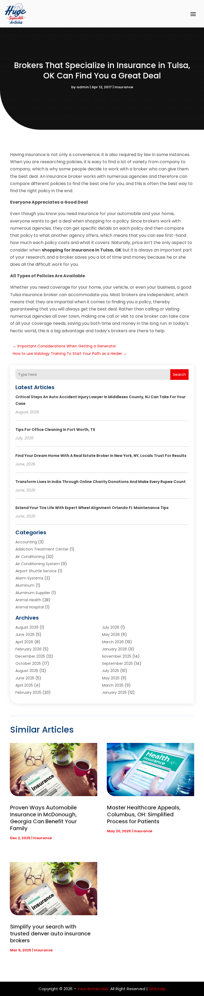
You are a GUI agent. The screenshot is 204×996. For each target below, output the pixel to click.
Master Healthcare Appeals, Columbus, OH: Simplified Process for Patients (144, 814)
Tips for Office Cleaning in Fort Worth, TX (55, 429)
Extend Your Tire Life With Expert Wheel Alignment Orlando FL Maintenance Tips (92, 507)
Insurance (123, 87)
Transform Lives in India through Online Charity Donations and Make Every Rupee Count (100, 481)
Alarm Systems (29, 578)
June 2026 (25, 634)
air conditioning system (37, 563)
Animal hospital (29, 607)
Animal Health (28, 600)
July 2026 (110, 627)
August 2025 (26, 670)
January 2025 (114, 692)
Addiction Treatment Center (42, 549)
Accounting (26, 542)
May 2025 (111, 678)
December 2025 (30, 656)
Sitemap (157, 988)
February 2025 (28, 692)
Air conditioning (30, 556)
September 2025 (117, 663)
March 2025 (113, 685)
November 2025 (116, 656)
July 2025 (110, 670)
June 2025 (24, 678)
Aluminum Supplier (32, 592)
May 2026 (111, 634)
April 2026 (24, 642)
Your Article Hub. (93, 988)
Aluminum (25, 585)
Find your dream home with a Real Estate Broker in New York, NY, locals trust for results (100, 455)
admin (82, 87)
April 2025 (24, 685)
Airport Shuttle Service (36, 571)
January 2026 (114, 649)
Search (179, 374)
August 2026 (27, 627)
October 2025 (28, 663)
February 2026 (28, 649)
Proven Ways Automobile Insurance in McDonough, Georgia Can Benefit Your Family (43, 818)
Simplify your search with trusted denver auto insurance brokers (50, 933)
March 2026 (113, 642)
